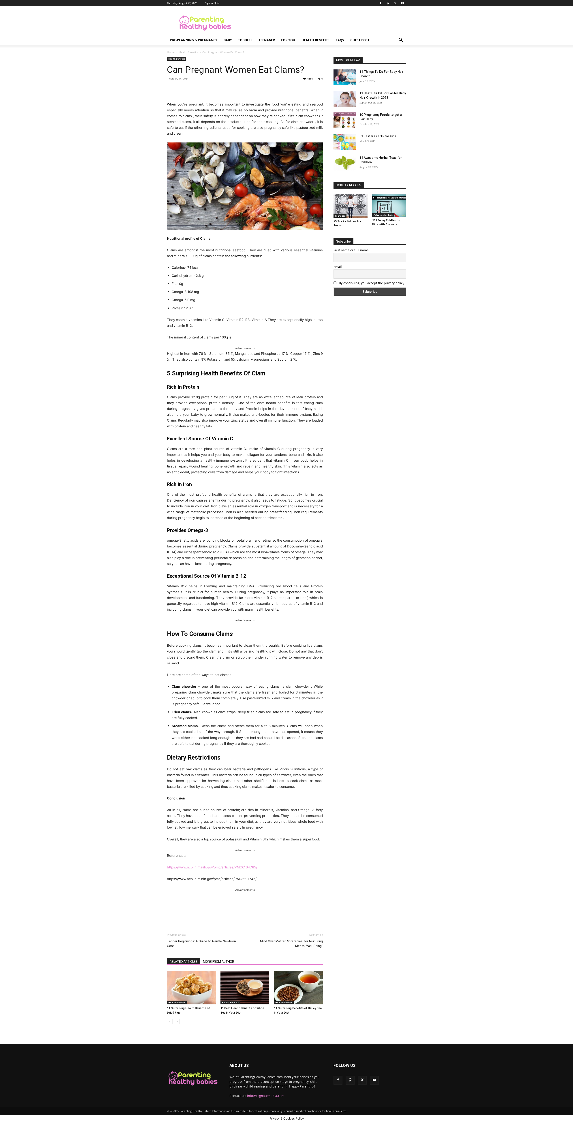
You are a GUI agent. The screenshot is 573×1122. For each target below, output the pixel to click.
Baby (228, 40)
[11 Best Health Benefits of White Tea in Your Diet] (244, 987)
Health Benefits (315, 40)
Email (338, 267)
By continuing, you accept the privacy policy (371, 283)
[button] (400, 40)
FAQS (340, 40)
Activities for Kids (383, 214)
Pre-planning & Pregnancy (193, 40)
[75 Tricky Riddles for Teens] (351, 206)
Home (171, 52)
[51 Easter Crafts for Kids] (345, 142)
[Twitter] (395, 3)
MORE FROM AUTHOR (218, 961)
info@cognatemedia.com (265, 1096)
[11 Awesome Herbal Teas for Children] (345, 162)
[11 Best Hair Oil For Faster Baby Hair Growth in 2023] (345, 99)
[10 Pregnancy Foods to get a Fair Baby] (345, 120)
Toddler (245, 40)
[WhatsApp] (229, 88)
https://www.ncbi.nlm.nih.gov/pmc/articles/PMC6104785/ (212, 867)
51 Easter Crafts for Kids (377, 136)
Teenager (267, 40)
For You (288, 40)
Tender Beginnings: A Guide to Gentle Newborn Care (201, 943)
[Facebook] (380, 3)
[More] (240, 88)
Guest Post (359, 40)
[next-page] (177, 1021)
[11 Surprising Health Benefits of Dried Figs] (191, 987)
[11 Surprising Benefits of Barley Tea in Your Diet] (298, 987)
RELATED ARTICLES (184, 961)
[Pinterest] (388, 3)
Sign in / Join (212, 3)
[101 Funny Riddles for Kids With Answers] (389, 205)
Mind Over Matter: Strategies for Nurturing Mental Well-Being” (291, 943)
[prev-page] (170, 1021)
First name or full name (351, 250)
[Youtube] (402, 3)
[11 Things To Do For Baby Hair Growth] (345, 77)
